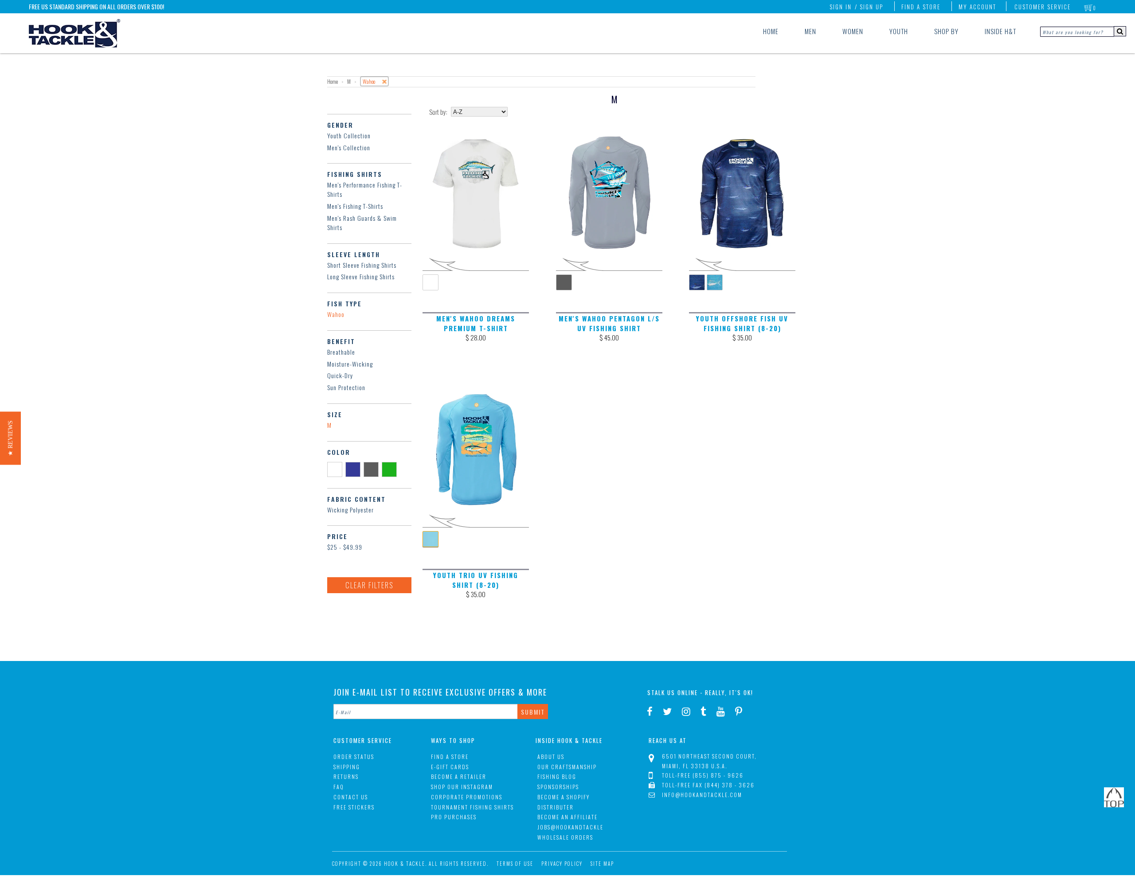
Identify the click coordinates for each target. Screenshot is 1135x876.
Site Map (602, 863)
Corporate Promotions (466, 797)
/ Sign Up (869, 6)
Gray (373, 469)
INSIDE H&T (1000, 31)
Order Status (353, 756)
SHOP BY (946, 31)
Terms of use (515, 863)
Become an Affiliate (567, 817)
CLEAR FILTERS (369, 585)
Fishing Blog (556, 776)
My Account (977, 6)
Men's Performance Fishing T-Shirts (364, 189)
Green (391, 469)
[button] (10, 438)
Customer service (1042, 6)
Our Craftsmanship (567, 766)
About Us (550, 756)
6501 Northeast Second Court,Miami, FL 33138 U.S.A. (709, 761)
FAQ (338, 786)
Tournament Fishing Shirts (472, 807)
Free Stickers (354, 807)
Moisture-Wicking (350, 363)
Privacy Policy (562, 863)
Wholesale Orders (565, 837)
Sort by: (438, 112)
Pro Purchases (454, 817)
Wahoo (335, 314)
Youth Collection (349, 135)
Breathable (341, 351)
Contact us (350, 797)
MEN (810, 31)
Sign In (841, 6)
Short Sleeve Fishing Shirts (361, 265)
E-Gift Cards (450, 766)
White (336, 469)
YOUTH (898, 31)
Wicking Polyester (350, 509)
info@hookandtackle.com (702, 794)
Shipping (346, 766)
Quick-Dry (340, 375)
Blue (354, 469)
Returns (346, 776)
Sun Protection (346, 387)
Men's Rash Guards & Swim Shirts (362, 222)
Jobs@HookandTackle (570, 827)
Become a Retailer (458, 776)
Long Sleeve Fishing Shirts (361, 276)
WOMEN (852, 31)
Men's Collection (348, 147)
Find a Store (920, 6)
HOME (771, 31)
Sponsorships (558, 786)
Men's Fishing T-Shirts (355, 206)
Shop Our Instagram (462, 786)
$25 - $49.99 (344, 546)
